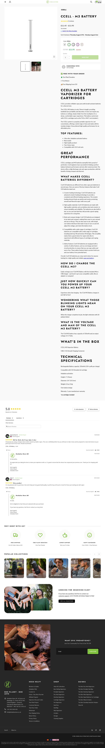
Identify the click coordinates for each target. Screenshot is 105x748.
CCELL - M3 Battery (10, 446)
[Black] (73, 44)
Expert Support (65, 542)
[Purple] (77, 44)
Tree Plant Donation (40, 542)
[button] (5, 2)
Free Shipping (15, 542)
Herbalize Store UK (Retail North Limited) (84, 736)
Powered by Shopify (97, 736)
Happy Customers (89, 542)
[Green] (69, 44)
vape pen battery (89, 258)
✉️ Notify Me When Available (69, 31)
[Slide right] (99, 554)
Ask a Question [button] (80, 409)
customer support (64, 596)
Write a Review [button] (94, 409)
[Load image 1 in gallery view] (25, 66)
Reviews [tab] (8, 418)
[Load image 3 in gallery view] (36, 66)
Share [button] (9, 450)
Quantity (65, 53)
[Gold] (82, 44)
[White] (64, 44)
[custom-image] (7, 687)
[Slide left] (94, 554)
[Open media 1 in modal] (30, 33)
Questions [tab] (19, 418)
